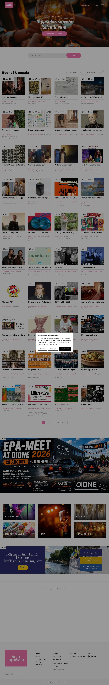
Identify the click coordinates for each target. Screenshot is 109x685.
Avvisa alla (53, 349)
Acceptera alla (65, 349)
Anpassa (42, 349)
